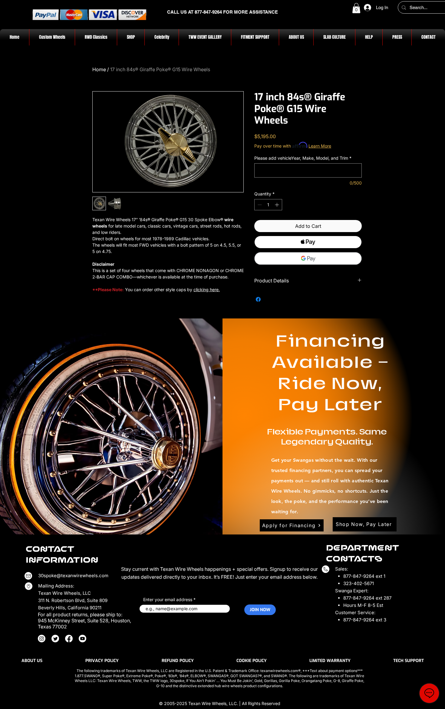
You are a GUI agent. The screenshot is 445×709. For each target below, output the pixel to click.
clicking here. (206, 289)
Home (99, 69)
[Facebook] (69, 638)
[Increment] (277, 204)
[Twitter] (55, 638)
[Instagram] (41, 638)
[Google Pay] (308, 258)
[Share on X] (269, 299)
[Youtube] (82, 638)
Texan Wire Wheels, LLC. (213, 703)
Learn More (319, 145)
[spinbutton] (268, 204)
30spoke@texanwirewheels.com (73, 575)
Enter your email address (167, 599)
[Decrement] (259, 204)
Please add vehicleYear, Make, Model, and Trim (302, 158)
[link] (356, 8)
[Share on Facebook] (258, 299)
